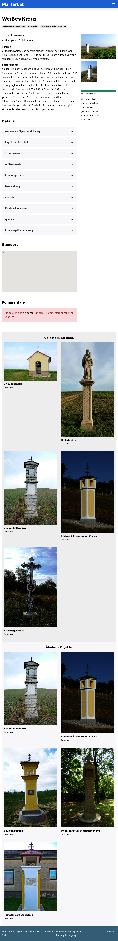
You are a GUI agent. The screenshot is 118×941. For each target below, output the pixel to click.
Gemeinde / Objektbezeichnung (22, 131)
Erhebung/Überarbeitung (19, 230)
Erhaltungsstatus (14, 175)
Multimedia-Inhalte (16, 208)
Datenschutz (110, 931)
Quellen (9, 219)
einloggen (28, 313)
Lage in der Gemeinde (17, 142)
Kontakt (49, 931)
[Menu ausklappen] (113, 4)
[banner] (13, 4)
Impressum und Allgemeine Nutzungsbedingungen (69, 933)
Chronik (9, 197)
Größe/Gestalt (13, 164)
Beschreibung (12, 186)
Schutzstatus (12, 153)
